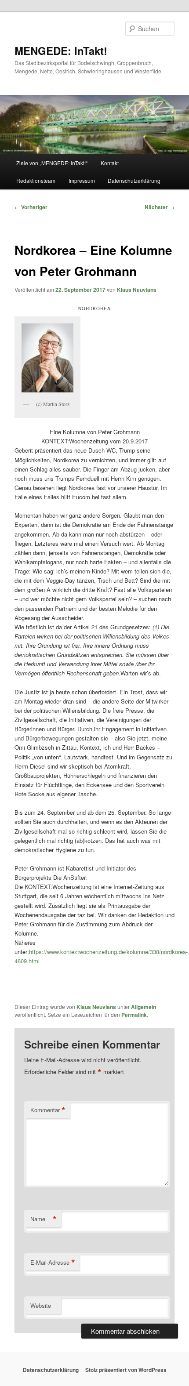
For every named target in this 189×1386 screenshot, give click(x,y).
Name (43, 1219)
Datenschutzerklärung (134, 180)
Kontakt (110, 163)
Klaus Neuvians (136, 290)
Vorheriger (31, 207)
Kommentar (47, 1110)
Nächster (159, 207)
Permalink (134, 1015)
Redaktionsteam (35, 180)
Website (40, 1305)
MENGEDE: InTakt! (61, 50)
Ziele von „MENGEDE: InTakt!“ (51, 163)
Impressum (82, 180)
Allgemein (143, 1007)
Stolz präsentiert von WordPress (126, 1370)
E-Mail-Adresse (52, 1262)
